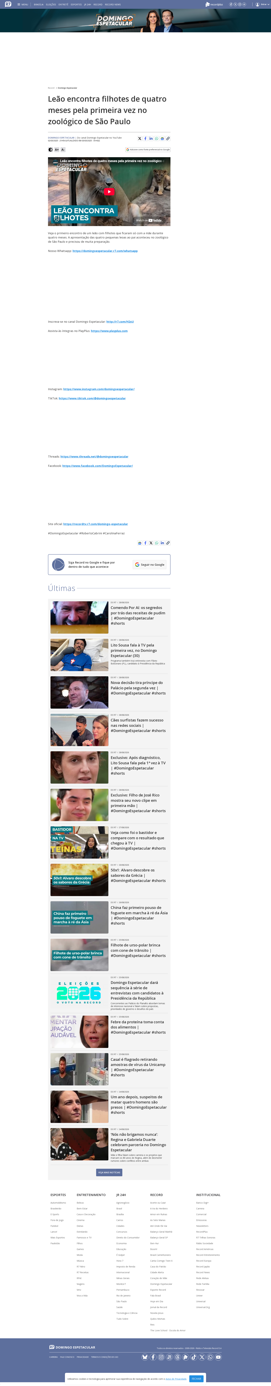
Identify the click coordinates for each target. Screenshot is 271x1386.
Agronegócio (122, 1202)
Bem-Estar (82, 1208)
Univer (199, 1295)
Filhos (80, 1243)
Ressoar (200, 1289)
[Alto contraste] (50, 149)
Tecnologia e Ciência (126, 1312)
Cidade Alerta (157, 1272)
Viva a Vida (82, 1295)
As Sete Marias (157, 1220)
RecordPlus (202, 1231)
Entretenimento (91, 1195)
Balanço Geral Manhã (161, 1231)
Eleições (51, 4)
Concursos (121, 1231)
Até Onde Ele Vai (158, 1225)
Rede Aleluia (202, 1278)
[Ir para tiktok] (193, 1357)
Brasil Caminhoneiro (160, 1254)
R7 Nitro (81, 1266)
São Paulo (121, 1301)
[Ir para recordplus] (185, 1357)
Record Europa (203, 1260)
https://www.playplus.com (109, 331)
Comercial (201, 1214)
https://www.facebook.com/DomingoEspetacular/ (97, 466)
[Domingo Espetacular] (135, 20)
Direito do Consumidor (128, 1237)
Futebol (54, 1225)
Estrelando (82, 1231)
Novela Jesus (156, 1312)
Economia (121, 1243)
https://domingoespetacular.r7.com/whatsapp (105, 251)
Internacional (123, 1272)
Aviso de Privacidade (176, 1378)
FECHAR (196, 1379)
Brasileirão (55, 1208)
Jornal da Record (158, 1307)
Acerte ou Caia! (158, 1202)
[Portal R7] (8, 4)
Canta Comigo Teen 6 (161, 1260)
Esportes (76, 4)
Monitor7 (121, 1283)
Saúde (119, 1307)
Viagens (81, 1283)
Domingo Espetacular (67, 88)
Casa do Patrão (158, 1266)
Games (80, 1249)
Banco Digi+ (202, 1202)
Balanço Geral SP (159, 1237)
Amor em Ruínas (158, 1214)
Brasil (119, 1208)
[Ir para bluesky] (144, 1357)
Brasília (38, 4)
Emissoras (201, 1220)
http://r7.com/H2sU (120, 321)
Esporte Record (158, 1289)
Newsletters (202, 1225)
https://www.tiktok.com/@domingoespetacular (92, 398)
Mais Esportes (57, 1237)
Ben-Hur (154, 1243)
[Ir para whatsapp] (210, 1357)
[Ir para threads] (177, 1357)
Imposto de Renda (125, 1266)
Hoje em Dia (156, 1301)
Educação (121, 1249)
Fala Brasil (155, 1295)
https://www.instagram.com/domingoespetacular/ (99, 389)
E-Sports (54, 1214)
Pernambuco (122, 1289)
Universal (200, 1301)
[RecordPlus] (214, 4)
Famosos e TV (84, 1237)
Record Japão (203, 1266)
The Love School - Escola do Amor (168, 1330)
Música (80, 1260)
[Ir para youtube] (218, 1357)
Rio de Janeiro (123, 1295)
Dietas (80, 1225)
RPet (79, 1278)
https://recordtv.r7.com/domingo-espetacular (95, 524)
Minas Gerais (123, 1278)
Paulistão (55, 1243)
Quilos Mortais (157, 1318)
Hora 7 (119, 1260)
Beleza (80, 1202)
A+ (57, 149)
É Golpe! (120, 1254)
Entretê (63, 4)
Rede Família (202, 1283)
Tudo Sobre (122, 1318)
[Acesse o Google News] (162, 139)
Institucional (208, 1195)
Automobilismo (58, 1202)
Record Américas (204, 1249)
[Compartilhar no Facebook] (145, 138)
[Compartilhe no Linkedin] (151, 138)
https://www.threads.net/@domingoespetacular (94, 456)
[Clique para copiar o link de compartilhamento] (168, 138)
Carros (119, 1220)
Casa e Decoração (86, 1214)
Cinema (80, 1220)
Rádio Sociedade (204, 1243)
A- (63, 149)
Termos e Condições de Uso (104, 1357)
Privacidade (83, 1357)
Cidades (120, 1225)
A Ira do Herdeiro (159, 1208)
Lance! (53, 1231)
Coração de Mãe (158, 1278)
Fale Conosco (67, 1357)
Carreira (200, 1208)
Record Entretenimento (208, 1254)
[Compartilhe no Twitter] (139, 138)
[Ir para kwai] (169, 1357)
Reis (152, 1324)
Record (97, 4)
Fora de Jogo (57, 1220)
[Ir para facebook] (231, 4)
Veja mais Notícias (109, 1172)
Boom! (153, 1249)
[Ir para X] (235, 4)
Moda (80, 1254)
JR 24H (87, 4)
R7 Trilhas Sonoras (205, 1237)
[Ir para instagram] (240, 4)
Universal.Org (203, 1307)
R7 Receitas (83, 1272)
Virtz (79, 1289)
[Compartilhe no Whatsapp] (156, 138)
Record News (113, 4)
